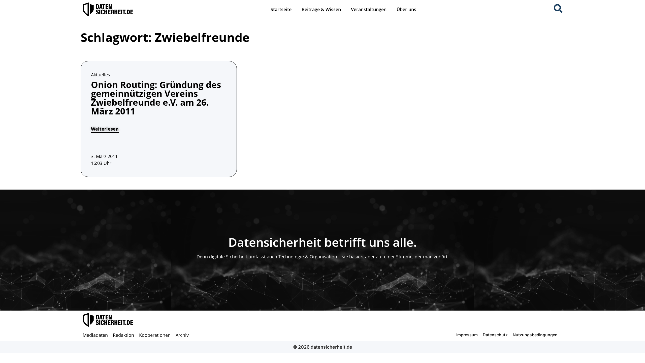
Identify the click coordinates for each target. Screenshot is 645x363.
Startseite (281, 9)
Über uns (406, 9)
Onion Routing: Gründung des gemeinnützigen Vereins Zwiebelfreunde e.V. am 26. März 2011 (156, 98)
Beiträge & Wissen (321, 9)
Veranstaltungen (368, 9)
